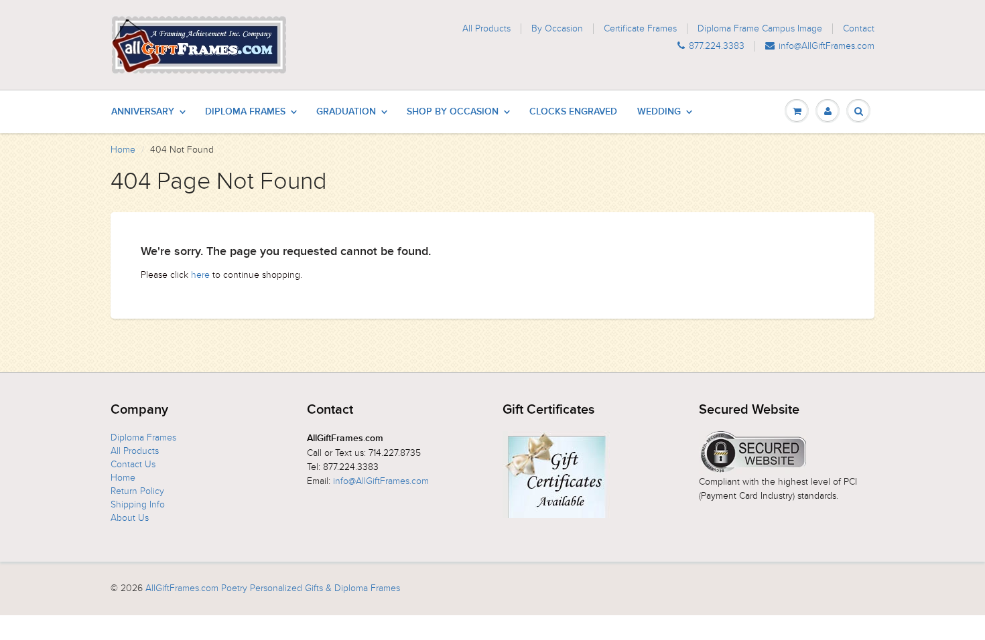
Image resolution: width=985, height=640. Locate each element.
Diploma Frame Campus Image (760, 28)
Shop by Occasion (453, 111)
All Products (486, 28)
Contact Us (133, 464)
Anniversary (142, 111)
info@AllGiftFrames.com (826, 46)
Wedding (659, 111)
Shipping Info (138, 504)
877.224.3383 (716, 46)
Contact (858, 28)
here (200, 275)
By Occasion (557, 28)
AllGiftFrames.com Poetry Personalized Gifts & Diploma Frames (272, 588)
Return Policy (137, 491)
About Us (130, 518)
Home (123, 149)
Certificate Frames (640, 28)
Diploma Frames (245, 111)
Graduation (346, 111)
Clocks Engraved (573, 111)
